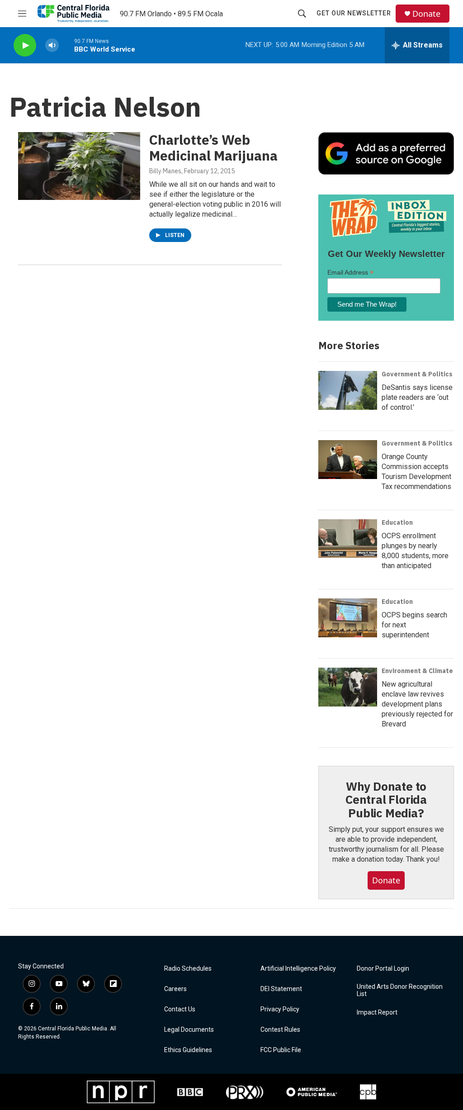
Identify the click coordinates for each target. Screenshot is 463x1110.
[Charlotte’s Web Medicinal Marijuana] (79, 166)
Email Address (350, 272)
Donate (426, 14)
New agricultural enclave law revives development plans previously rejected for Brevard (417, 704)
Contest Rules (280, 1029)
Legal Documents (189, 1029)
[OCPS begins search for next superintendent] (347, 617)
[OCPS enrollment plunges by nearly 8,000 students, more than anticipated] (347, 538)
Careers (175, 989)
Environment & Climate (417, 671)
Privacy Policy (279, 1009)
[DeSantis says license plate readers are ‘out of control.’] (347, 390)
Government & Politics (417, 374)
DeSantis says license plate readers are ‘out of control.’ (417, 397)
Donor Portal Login (383, 968)
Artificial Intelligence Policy (298, 968)
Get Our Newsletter (354, 13)
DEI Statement (281, 989)
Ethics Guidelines (188, 1050)
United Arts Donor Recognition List (400, 990)
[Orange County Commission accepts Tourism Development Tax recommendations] (347, 459)
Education (397, 522)
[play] (25, 45)
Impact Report (377, 1012)
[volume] (52, 45)
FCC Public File (280, 1050)
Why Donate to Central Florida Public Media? (386, 799)
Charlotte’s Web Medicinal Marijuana (213, 147)
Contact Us (179, 1009)
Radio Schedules (188, 968)
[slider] (66, 45)
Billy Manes (165, 171)
